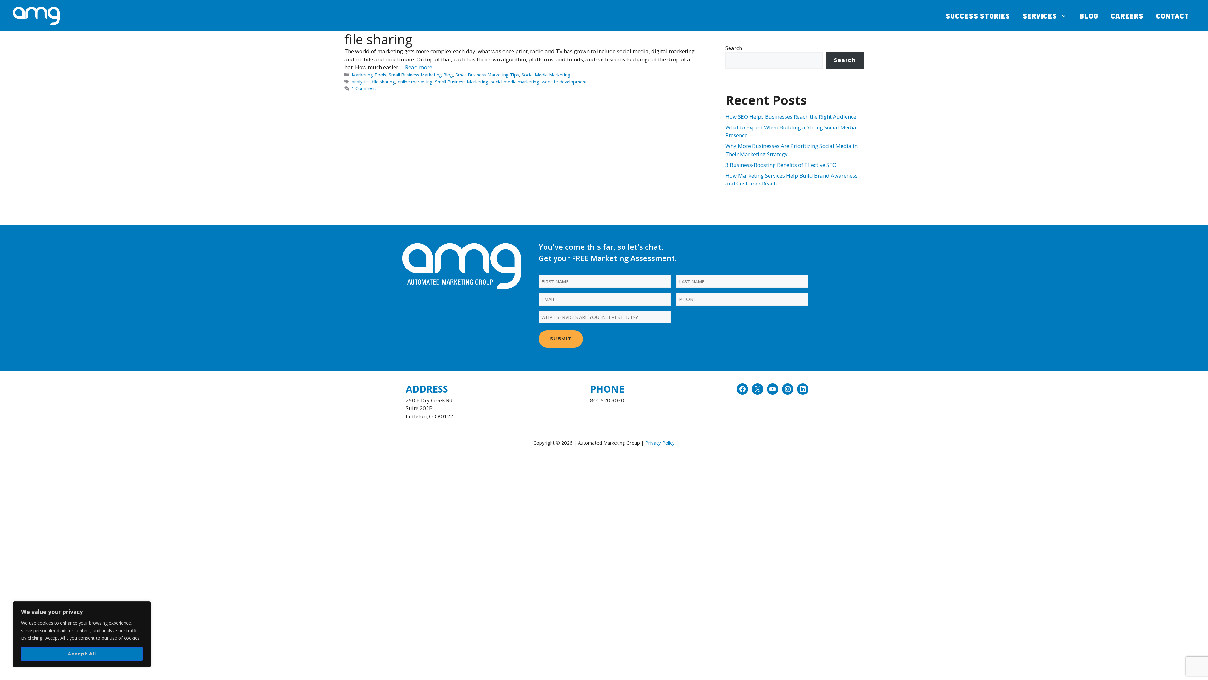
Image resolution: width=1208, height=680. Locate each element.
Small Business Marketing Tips (487, 75)
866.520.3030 (607, 400)
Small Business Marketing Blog (421, 75)
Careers (1127, 16)
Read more (418, 67)
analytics (361, 82)
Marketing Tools (369, 75)
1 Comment (364, 88)
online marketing (415, 82)
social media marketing (515, 82)
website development (564, 82)
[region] (82, 634)
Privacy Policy (660, 442)
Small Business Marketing (461, 82)
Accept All (82, 654)
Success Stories (978, 16)
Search (733, 48)
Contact (1172, 16)
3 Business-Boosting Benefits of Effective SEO (780, 164)
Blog (1089, 16)
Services (1040, 16)
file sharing (383, 82)
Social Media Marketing (546, 75)
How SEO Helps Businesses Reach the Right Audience (790, 116)
